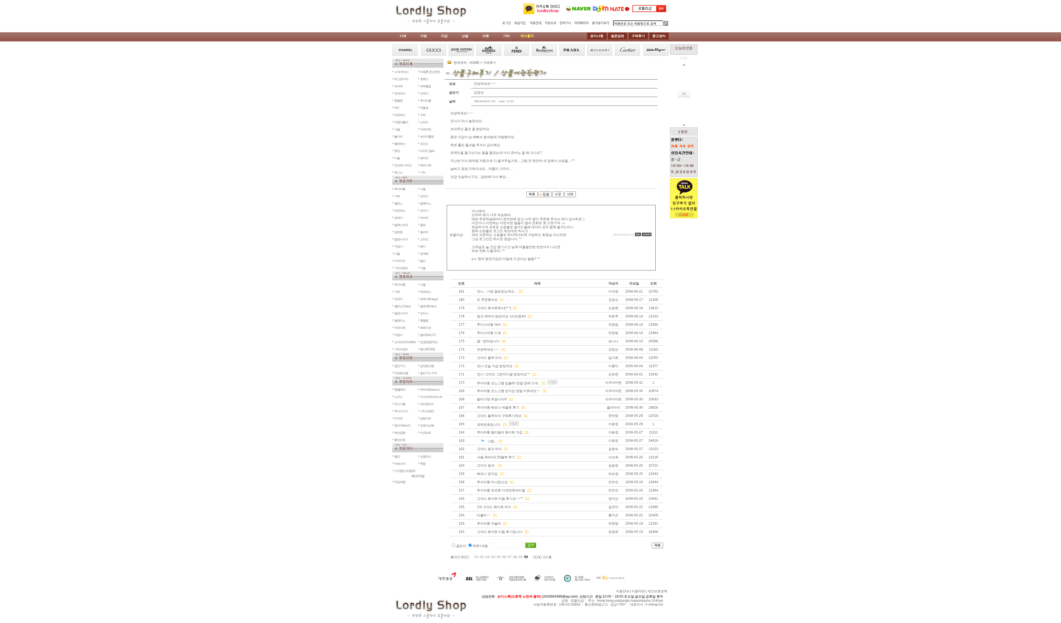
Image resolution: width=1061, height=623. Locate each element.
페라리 (424, 158)
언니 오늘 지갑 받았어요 (495, 366)
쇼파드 (424, 122)
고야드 (424, 239)
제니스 (398, 172)
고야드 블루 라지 (489, 358)
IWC (396, 107)
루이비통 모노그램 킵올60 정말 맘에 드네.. (508, 383)
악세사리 (399, 463)
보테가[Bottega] (429, 299)
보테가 (398, 217)
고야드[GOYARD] (404, 342)
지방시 (398, 246)
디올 (397, 158)
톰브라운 (399, 439)
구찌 (423, 115)
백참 (423, 463)
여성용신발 (401, 373)
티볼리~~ (484, 515)
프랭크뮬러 (401, 122)
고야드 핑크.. (486, 465)
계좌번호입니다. (489, 425)
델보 (423, 225)
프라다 (424, 196)
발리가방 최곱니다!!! (492, 399)
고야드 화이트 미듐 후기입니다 (499, 532)
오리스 (424, 143)
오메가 (424, 93)
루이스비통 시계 (489, 333)
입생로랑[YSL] (429, 342)
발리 (423, 260)
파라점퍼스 (427, 404)
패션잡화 (399, 432)
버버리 (424, 217)
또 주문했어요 (487, 300)
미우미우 (399, 260)
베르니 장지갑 (487, 474)
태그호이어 (401, 79)
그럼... (492, 441)
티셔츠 (398, 418)
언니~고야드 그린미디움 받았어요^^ (503, 374)
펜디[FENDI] (427, 349)
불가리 (398, 136)
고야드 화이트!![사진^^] (494, 308)
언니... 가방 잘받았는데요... (497, 291)
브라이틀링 (427, 136)
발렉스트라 (401, 225)
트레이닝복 (427, 425)
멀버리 (424, 232)
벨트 (397, 456)
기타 (423, 172)
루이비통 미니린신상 (492, 482)
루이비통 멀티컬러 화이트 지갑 (499, 432)
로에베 (424, 253)
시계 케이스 (401, 71)
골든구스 (399, 365)
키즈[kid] (425, 432)
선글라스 (425, 456)
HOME (474, 63)
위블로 (424, 107)
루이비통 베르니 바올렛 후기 (498, 407)
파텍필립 (425, 86)
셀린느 (398, 203)
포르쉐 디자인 (402, 165)
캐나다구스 (401, 411)
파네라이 (399, 93)
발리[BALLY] (428, 335)
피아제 (398, 86)
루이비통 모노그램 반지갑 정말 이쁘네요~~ (508, 391)
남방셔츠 (425, 418)
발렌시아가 (401, 239)
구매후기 (489, 63)
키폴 (423, 268)
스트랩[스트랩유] (404, 470)
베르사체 (425, 165)
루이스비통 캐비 (489, 325)
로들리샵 (456, 235)
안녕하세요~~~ (488, 349)
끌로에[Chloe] (428, 306)
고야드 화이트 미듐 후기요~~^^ (500, 499)
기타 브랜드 (427, 411)
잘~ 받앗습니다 (488, 341)
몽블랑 (398, 100)
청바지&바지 (402, 425)
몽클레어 (399, 389)
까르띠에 (425, 129)
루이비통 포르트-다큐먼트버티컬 (501, 490)
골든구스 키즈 (428, 373)
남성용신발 (427, 365)
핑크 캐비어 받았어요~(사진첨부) (501, 316)
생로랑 (398, 232)
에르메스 (399, 115)
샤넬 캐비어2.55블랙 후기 (496, 457)
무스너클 (399, 404)
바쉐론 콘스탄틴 (430, 71)
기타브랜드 (401, 268)
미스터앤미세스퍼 (431, 396)
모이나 (424, 210)
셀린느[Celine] (402, 306)
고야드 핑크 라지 (489, 449)
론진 (397, 151)
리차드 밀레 (427, 151)
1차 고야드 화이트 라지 (494, 507)
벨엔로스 (399, 143)
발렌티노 (425, 203)
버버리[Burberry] (429, 389)
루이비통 (425, 100)
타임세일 (399, 481)
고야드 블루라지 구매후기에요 (499, 416)
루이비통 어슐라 (489, 523)
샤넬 (397, 129)
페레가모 (425, 327)
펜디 (423, 246)
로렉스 (424, 79)
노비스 (398, 396)
